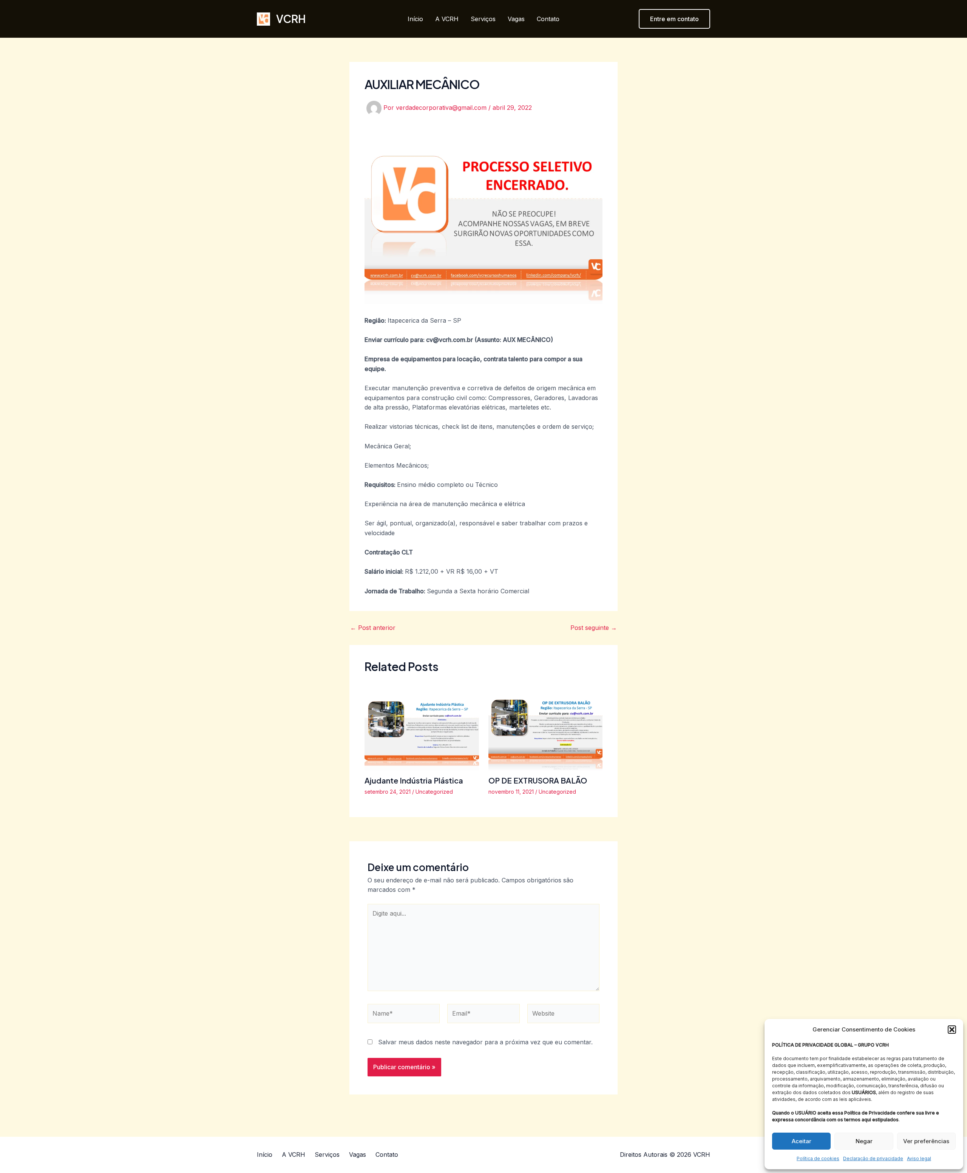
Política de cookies (818, 1158)
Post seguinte (593, 628)
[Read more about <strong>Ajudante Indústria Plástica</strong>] (422, 727)
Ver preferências (926, 1141)
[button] (952, 1029)
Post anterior (372, 628)
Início (415, 19)
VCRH (291, 18)
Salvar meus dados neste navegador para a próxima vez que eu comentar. (485, 1042)
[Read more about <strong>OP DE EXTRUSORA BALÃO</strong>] (545, 727)
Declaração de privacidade (873, 1158)
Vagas (516, 19)
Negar (864, 1141)
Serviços (483, 19)
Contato (548, 19)
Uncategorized (434, 791)
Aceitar (801, 1141)
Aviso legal (919, 1158)
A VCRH (447, 19)
